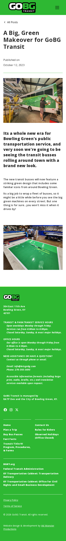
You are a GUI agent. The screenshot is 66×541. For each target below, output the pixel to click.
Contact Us (42, 425)
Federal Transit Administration (23, 468)
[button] (56, 7)
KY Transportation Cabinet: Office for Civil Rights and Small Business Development (30, 483)
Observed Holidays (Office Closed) (47, 436)
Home (7, 425)
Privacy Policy (10, 500)
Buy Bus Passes (13, 434)
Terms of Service (12, 506)
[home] (22, 7)
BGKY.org (9, 464)
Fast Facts (9, 439)
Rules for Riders (45, 429)
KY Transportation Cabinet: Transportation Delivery (30, 475)
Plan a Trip (10, 429)
